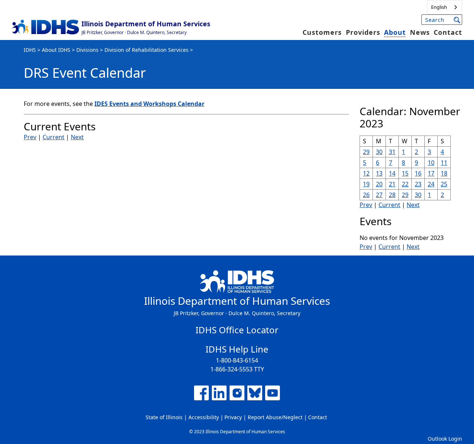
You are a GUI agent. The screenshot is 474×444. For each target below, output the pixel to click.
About (395, 32)
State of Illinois (164, 417)
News (420, 32)
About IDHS (56, 49)
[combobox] (444, 7)
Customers (322, 32)
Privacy (233, 417)
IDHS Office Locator (237, 330)
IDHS (30, 49)
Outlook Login (445, 438)
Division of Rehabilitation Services (146, 49)
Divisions (87, 49)
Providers (363, 32)
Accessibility (203, 417)
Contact (448, 32)
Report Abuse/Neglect (275, 417)
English (439, 7)
